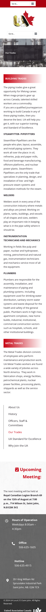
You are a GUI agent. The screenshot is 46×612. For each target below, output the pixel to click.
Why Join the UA (18, 445)
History (12, 414)
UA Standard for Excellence (24, 439)
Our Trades (15, 432)
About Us (13, 407)
